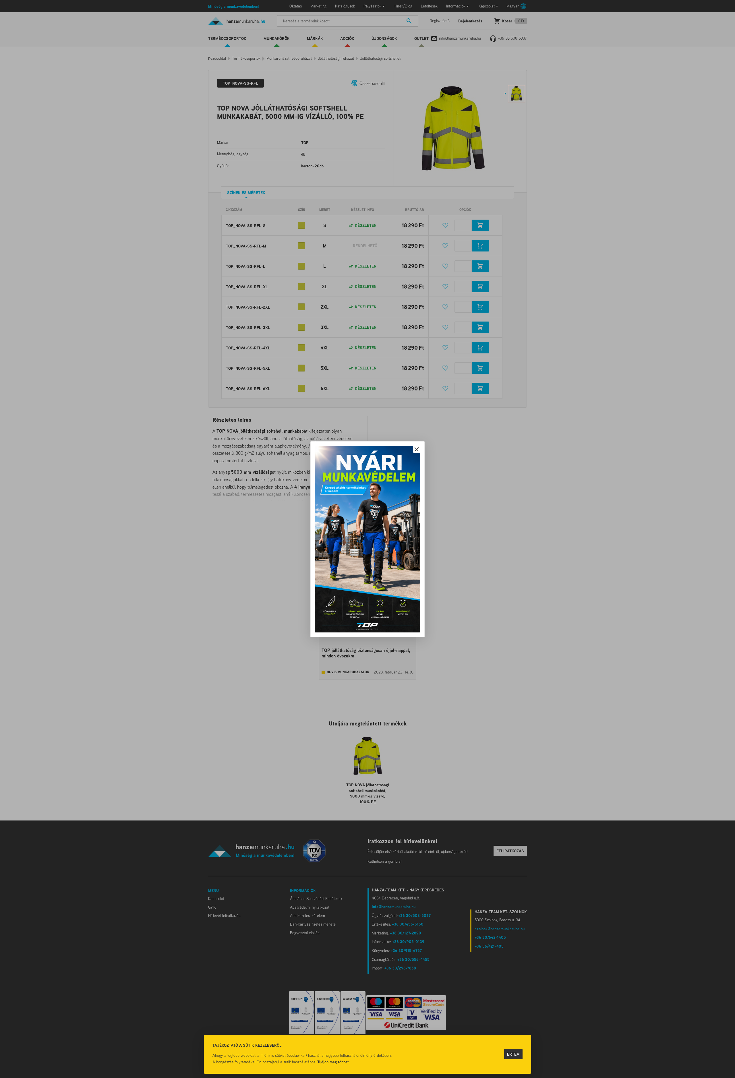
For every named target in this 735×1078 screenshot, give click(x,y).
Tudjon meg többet (333, 1062)
